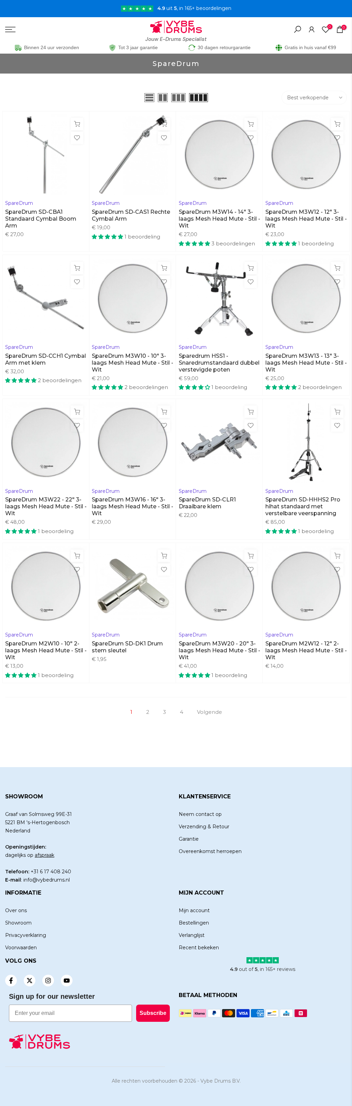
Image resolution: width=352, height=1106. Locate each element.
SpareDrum (19, 203)
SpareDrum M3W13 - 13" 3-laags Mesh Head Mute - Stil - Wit (306, 363)
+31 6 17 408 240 (51, 872)
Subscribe (153, 1013)
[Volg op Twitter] (29, 980)
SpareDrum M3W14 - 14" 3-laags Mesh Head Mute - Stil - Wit (219, 219)
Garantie (189, 839)
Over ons (16, 910)
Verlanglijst (192, 935)
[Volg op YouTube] (67, 980)
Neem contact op (200, 814)
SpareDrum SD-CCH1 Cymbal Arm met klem (45, 359)
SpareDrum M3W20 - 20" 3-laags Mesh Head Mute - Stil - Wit (219, 650)
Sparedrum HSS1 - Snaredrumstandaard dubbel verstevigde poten (219, 363)
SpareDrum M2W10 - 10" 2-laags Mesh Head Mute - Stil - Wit (46, 650)
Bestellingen (194, 923)
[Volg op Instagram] (48, 980)
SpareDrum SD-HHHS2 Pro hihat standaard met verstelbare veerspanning (302, 506)
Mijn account (194, 910)
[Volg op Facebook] (11, 980)
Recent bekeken (199, 947)
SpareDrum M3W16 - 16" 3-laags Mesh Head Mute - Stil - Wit (132, 506)
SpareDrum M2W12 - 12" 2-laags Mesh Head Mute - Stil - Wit (306, 650)
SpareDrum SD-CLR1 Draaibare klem (207, 503)
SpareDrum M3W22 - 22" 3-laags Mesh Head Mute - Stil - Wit (46, 506)
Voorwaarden (21, 947)
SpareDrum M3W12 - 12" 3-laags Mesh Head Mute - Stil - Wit (306, 219)
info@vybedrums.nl (46, 880)
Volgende (209, 712)
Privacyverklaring (25, 935)
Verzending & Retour (204, 826)
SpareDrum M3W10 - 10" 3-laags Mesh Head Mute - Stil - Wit (132, 363)
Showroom (18, 923)
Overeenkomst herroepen (210, 851)
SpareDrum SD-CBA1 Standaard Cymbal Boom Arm (40, 219)
